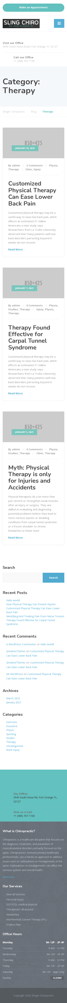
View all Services (15, 894)
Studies (13, 309)
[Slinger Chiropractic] (21, 23)
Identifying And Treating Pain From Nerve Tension (35, 616)
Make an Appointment (33, 7)
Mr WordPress (14, 674)
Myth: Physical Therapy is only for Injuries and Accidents (29, 478)
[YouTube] (25, 783)
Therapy (13, 169)
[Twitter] (12, 783)
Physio (53, 165)
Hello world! (13, 600)
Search (9, 567)
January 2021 (13, 702)
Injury (37, 169)
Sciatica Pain (13, 924)
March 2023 (13, 698)
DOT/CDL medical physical (21, 904)
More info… (9, 877)
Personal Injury (15, 899)
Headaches (12, 914)
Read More (15, 249)
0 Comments (34, 305)
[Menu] (59, 23)
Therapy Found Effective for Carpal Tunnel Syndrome (29, 338)
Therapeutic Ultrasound (19, 909)
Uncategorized (14, 746)
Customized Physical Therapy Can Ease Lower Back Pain (32, 194)
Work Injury (12, 750)
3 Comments (34, 165)
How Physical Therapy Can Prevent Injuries (31, 604)
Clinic (28, 169)
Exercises (11, 722)
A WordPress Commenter (21, 644)
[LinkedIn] (19, 783)
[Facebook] (6, 783)
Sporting (11, 734)
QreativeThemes (16, 651)
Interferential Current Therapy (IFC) (26, 919)
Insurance (12, 726)
